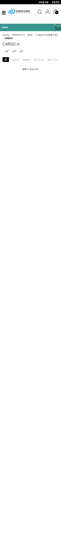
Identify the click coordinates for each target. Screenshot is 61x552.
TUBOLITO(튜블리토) (46, 35)
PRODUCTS (18, 35)
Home (6, 35)
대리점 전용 (43, 2)
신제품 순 (15, 59)
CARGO (8, 38)
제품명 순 (26, 59)
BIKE (30, 35)
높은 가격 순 (53, 59)
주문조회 (55, 2)
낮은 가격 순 (39, 59)
